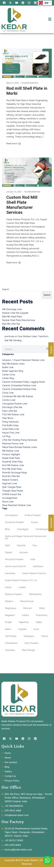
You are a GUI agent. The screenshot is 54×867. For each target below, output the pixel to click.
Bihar (7, 529)
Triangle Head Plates (12, 490)
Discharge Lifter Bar (12, 407)
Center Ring (8, 378)
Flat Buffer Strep (10, 425)
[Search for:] (27, 349)
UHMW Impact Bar (11, 494)
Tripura (44, 636)
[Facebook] (4, 3)
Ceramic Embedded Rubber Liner (19, 385)
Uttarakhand (11, 643)
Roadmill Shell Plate (29, 83)
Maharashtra (35, 594)
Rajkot (39, 622)
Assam (34, 522)
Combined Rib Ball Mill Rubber (17, 396)
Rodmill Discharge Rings (14, 472)
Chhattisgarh (41, 529)
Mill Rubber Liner (10, 450)
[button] (50, 19)
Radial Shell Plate (11, 458)
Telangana (28, 636)
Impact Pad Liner (11, 432)
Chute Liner (8, 392)
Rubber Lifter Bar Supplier (15, 313)
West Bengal (28, 650)
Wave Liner (8, 501)
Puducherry (41, 615)
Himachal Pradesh (14, 559)
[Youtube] (16, 3)
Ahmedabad (11, 515)
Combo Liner (8, 400)
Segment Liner (9, 483)
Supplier (22, 629)
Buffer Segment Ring (12, 371)
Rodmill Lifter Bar (11, 476)
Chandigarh (23, 529)
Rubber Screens (10, 480)
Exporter (21, 545)
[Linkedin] (35, 3)
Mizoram (27, 608)
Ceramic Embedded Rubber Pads (19, 389)
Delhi (7, 545)
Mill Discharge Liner (12, 309)
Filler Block (7, 418)
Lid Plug (6, 436)
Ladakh (22, 587)
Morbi (42, 608)
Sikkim (8, 629)
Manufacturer (27, 601)
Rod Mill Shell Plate (32, 192)
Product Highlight (11, 454)
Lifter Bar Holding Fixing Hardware (19, 440)
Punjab (8, 622)
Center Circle (8, 374)
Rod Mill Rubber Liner (13, 465)
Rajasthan (24, 622)
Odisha (25, 615)
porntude (9, 336)
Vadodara (10, 650)
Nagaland (10, 615)
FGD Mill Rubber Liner (13, 414)
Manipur (9, 601)
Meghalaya (10, 608)
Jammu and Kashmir (15, 566)
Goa (35, 545)
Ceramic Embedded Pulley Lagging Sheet (23, 382)
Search (5, 289)
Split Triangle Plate (11, 487)
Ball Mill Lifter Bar (11, 323)
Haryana (23, 552)
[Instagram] (29, 3)
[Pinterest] (23, 3)
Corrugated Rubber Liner (14, 403)
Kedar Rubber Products (34, 573)
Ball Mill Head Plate (12, 316)
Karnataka (10, 573)
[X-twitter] (10, 3)
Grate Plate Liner (10, 429)
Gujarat (8, 552)
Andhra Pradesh (33, 515)
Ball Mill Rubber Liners (13, 363)
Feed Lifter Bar (9, 411)
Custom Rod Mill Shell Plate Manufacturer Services (21, 205)
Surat (36, 629)
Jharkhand (38, 566)
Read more (12, 143)
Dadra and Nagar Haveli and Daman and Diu (25, 537)
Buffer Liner (8, 367)
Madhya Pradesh (13, 594)
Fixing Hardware (10, 421)
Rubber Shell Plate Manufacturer (18, 320)
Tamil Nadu (10, 636)
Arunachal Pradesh (14, 522)
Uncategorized (9, 498)
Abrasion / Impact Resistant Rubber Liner (23, 360)
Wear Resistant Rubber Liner (16, 505)
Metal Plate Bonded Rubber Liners (19, 447)
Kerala (8, 587)
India (32, 559)
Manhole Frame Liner (13, 443)
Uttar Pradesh (31, 643)
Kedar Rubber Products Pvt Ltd (21, 580)
